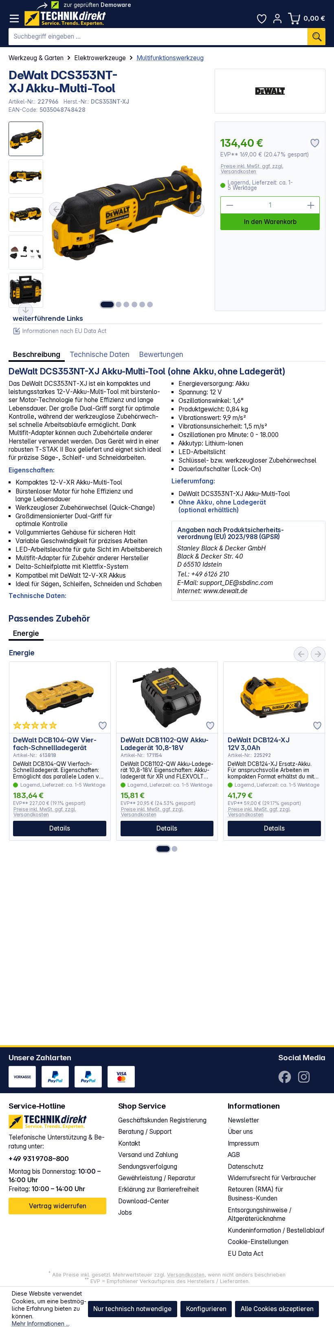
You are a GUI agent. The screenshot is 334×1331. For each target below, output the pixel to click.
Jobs (125, 1212)
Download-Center (143, 1201)
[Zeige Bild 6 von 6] (150, 304)
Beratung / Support (144, 1131)
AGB (234, 1155)
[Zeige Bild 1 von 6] (107, 304)
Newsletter (243, 1120)
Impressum (243, 1143)
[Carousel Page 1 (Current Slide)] (162, 849)
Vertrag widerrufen (57, 1206)
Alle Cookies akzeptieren (277, 1309)
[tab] (37, 354)
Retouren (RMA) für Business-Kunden (255, 1193)
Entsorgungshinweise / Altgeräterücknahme (259, 1214)
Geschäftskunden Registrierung (162, 1120)
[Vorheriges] (56, 209)
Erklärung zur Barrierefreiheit (158, 1189)
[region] (108, 216)
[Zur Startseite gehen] (65, 18)
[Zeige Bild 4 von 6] (134, 304)
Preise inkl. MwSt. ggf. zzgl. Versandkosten (252, 168)
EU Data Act (245, 1253)
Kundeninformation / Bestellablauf (276, 1230)
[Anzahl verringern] (229, 205)
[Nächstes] (197, 209)
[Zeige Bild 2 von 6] (118, 304)
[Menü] (14, 18)
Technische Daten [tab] (100, 354)
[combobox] (158, 36)
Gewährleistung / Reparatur (157, 1178)
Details (59, 828)
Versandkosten (185, 1275)
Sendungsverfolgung (147, 1166)
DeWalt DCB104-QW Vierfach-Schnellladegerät (55, 743)
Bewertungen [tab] (161, 354)
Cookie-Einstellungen (258, 1242)
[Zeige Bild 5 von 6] (142, 304)
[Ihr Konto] (277, 18)
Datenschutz (246, 1166)
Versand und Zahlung (148, 1155)
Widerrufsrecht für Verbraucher (272, 1178)
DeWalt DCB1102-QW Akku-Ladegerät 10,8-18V (165, 743)
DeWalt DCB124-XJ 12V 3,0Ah (258, 743)
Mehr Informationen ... (41, 1323)
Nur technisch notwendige (132, 1309)
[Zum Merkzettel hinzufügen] (102, 725)
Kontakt (129, 1143)
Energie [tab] (26, 633)
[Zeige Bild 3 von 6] (127, 304)
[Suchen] (316, 36)
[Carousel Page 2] (175, 849)
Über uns (240, 1131)
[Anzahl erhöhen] (311, 205)
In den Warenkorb (270, 222)
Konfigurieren (206, 1309)
